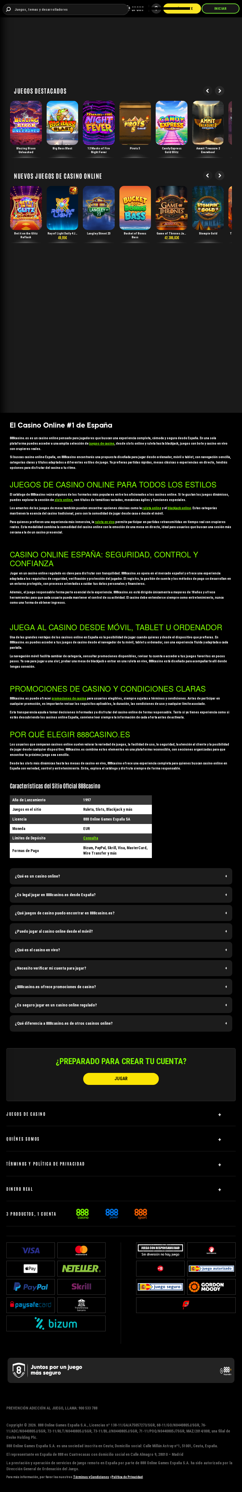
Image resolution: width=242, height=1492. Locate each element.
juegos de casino (101, 443)
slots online (63, 500)
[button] (121, 876)
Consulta (90, 838)
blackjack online (179, 508)
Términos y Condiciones (91, 1477)
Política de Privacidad (127, 1477)
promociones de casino (69, 698)
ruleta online (151, 508)
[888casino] (82, 1213)
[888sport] (140, 1213)
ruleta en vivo (105, 522)
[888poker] (111, 1213)
